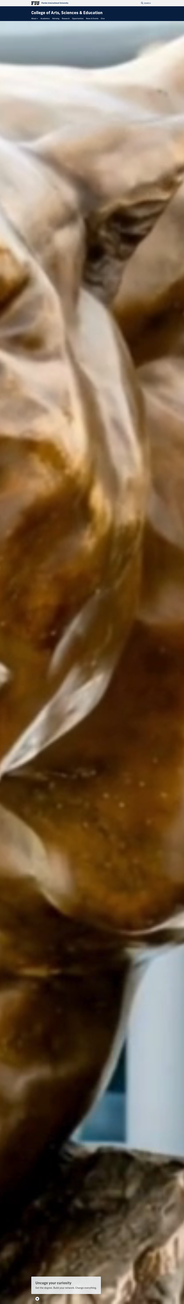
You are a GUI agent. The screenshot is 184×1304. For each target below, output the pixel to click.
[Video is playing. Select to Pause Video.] (37, 1299)
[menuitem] (34, 18)
